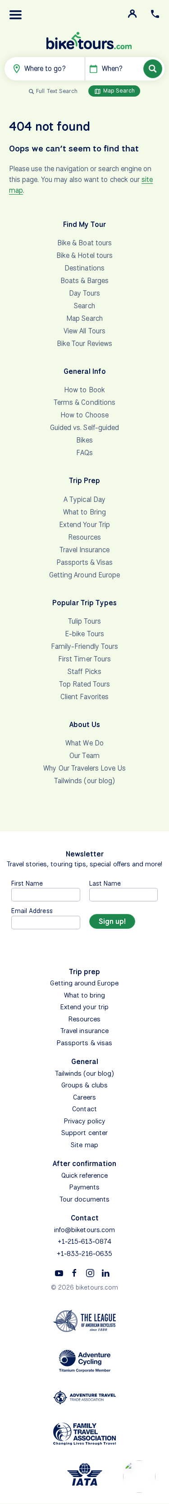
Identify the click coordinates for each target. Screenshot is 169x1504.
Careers (84, 1097)
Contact (84, 1109)
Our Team (84, 755)
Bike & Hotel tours (84, 255)
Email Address (32, 910)
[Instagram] (90, 1272)
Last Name (105, 883)
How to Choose (84, 415)
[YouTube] (59, 1272)
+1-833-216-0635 (84, 1253)
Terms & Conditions (84, 402)
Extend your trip (84, 1007)
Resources (84, 537)
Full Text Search (57, 91)
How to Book (84, 390)
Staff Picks (84, 671)
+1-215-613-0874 (85, 1241)
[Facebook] (74, 1272)
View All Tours (84, 331)
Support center (84, 1132)
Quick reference (84, 1175)
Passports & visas (84, 1042)
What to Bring (84, 512)
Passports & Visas (84, 562)
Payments (84, 1187)
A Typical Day (84, 499)
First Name (27, 883)
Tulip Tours (84, 621)
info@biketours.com (84, 1229)
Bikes (84, 440)
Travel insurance (84, 1030)
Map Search (118, 90)
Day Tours (84, 293)
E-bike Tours (84, 634)
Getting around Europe (84, 983)
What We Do (84, 743)
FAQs (84, 452)
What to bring (84, 995)
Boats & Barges (84, 280)
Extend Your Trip (84, 524)
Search (84, 306)
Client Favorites (84, 696)
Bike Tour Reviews (85, 343)
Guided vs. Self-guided (84, 427)
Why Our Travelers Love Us (84, 768)
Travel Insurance (84, 550)
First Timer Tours (84, 659)
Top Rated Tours (84, 684)
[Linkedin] (105, 1272)
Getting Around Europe (84, 575)
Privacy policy (84, 1121)
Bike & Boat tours (84, 243)
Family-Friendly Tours (84, 646)
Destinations (84, 268)
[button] (16, 14)
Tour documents (84, 1199)
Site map (84, 1144)
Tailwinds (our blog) (84, 780)
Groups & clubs (84, 1085)
